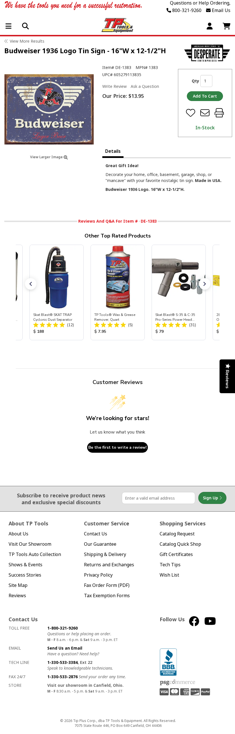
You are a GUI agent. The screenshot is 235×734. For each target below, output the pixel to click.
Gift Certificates (176, 554)
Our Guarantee (100, 544)
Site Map (18, 585)
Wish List (169, 575)
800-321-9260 (186, 10)
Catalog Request (177, 534)
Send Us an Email (64, 648)
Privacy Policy (98, 575)
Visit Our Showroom (30, 544)
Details (113, 151)
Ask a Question (145, 86)
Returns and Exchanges (109, 565)
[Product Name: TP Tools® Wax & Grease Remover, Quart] (118, 292)
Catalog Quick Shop (180, 544)
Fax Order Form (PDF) (107, 585)
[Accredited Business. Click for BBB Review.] (168, 661)
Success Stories (25, 575)
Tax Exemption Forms (107, 596)
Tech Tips (170, 565)
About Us (18, 534)
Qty (195, 81)
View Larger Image (47, 157)
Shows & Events (25, 565)
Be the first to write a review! (117, 447)
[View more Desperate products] (207, 53)
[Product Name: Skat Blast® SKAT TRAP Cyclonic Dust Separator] (57, 292)
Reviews (17, 596)
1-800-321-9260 (62, 628)
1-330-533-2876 (62, 676)
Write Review (114, 86)
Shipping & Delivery (105, 554)
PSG (177, 682)
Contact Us (95, 534)
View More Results (27, 41)
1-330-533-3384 (62, 662)
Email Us (220, 10)
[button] (30, 284)
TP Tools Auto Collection (35, 554)
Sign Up (211, 497)
